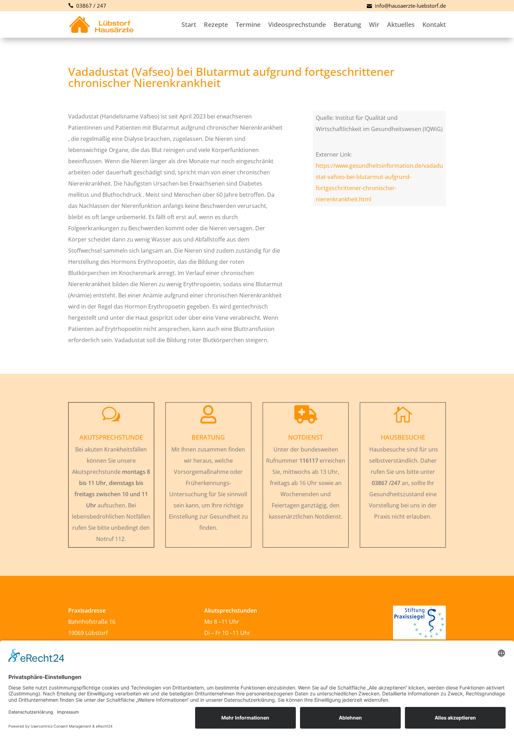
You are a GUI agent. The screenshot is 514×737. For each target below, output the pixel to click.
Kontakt (434, 24)
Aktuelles (401, 24)
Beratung (347, 24)
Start (188, 24)
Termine (248, 24)
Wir (374, 24)
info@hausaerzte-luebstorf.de (409, 5)
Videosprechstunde (297, 24)
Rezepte (216, 24)
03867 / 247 (90, 5)
